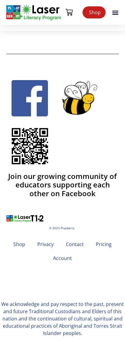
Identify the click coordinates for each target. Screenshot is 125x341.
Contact (75, 244)
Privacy (45, 244)
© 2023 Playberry (61, 228)
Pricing (104, 244)
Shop (19, 244)
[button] (115, 12)
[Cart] (69, 12)
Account (62, 258)
